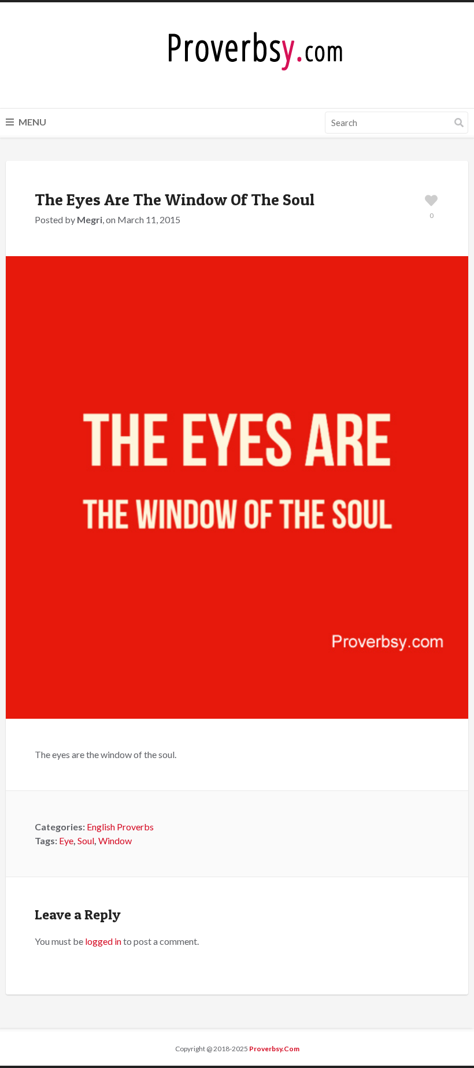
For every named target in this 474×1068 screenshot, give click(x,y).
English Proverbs (120, 826)
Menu (31, 121)
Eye (66, 840)
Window (115, 840)
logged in (103, 941)
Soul (85, 840)
